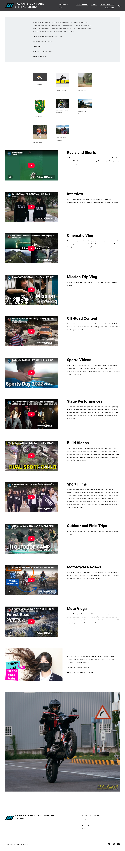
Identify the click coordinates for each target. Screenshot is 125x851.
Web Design (82, 4)
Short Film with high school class (80, 672)
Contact (109, 7)
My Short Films (77, 507)
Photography (107, 4)
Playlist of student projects (78, 667)
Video (94, 4)
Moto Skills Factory (80, 578)
